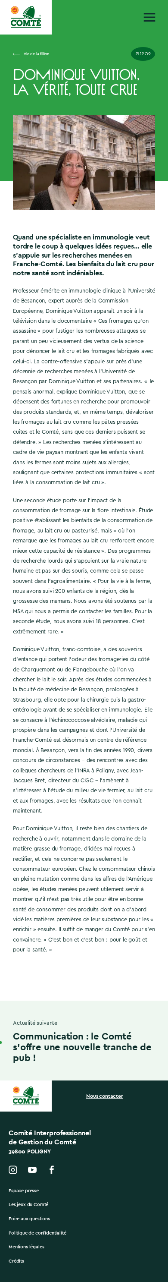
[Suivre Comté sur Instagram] (13, 1169)
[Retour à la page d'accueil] (26, 17)
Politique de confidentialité (37, 1233)
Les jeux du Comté (28, 1204)
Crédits (16, 1261)
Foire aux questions (29, 1218)
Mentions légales (26, 1246)
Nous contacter (104, 1096)
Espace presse (24, 1190)
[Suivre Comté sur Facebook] (51, 1169)
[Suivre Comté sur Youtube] (32, 1169)
